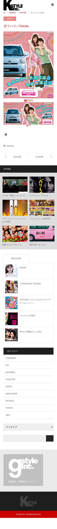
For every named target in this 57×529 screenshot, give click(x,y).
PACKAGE (10, 400)
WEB (8, 415)
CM (7, 365)
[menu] (52, 5)
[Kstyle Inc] (28, 504)
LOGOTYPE (10, 379)
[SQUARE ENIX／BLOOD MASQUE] (16, 156)
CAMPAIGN (11, 358)
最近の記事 (16, 258)
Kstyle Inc (21, 514)
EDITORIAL (10, 372)
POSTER (10, 19)
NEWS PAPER (11, 393)
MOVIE (9, 386)
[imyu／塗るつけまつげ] (40, 156)
